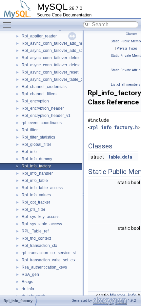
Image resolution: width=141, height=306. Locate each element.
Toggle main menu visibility (8, 25)
